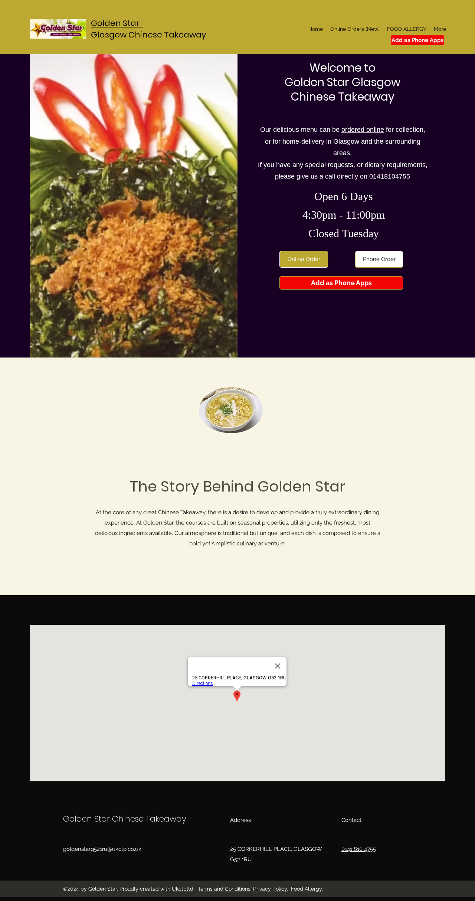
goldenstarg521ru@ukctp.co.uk (102, 849)
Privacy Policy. (270, 889)
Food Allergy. (307, 889)
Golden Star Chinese (104, 819)
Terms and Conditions (224, 889)
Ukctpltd (182, 889)
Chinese (146, 34)
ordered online (362, 129)
